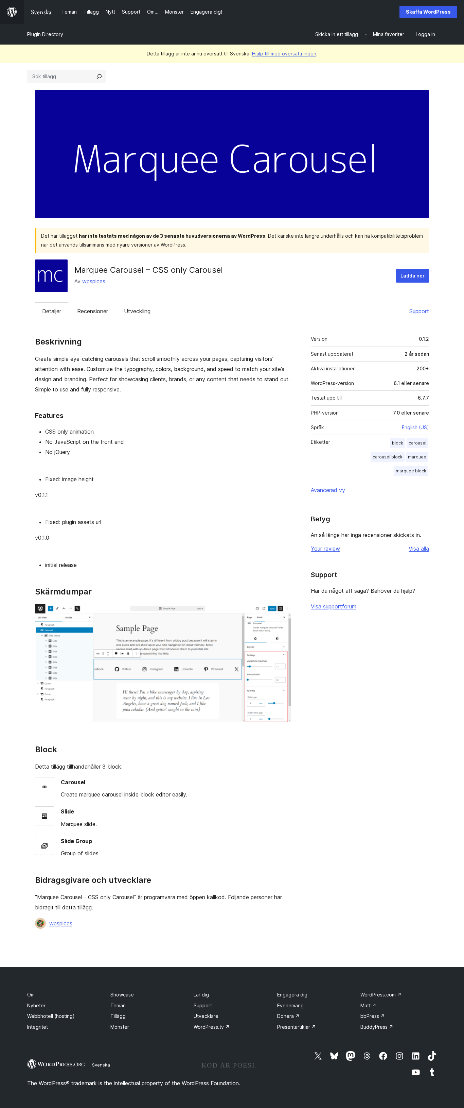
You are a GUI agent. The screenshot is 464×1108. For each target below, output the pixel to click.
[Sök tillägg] (99, 76)
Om (31, 994)
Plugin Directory (45, 34)
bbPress (372, 1016)
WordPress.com (380, 994)
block (397, 443)
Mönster (119, 1027)
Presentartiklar (296, 1027)
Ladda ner (412, 276)
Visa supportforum (333, 606)
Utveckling (137, 311)
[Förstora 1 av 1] (282, 612)
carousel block (388, 456)
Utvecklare (206, 1016)
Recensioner (92, 311)
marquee (417, 456)
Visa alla (419, 548)
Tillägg (118, 1016)
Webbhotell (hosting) (51, 1016)
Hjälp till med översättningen (284, 53)
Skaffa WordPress (428, 12)
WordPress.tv (212, 1027)
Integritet (37, 1027)
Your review (325, 548)
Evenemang (290, 1005)
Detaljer (51, 311)
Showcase (122, 994)
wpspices (93, 281)
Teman (118, 1005)
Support (419, 311)
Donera (288, 1016)
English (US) (415, 427)
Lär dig (201, 994)
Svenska (101, 1065)
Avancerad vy (328, 490)
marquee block (411, 470)
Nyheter (36, 1005)
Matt (368, 1005)
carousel (417, 443)
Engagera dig (292, 994)
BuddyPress (376, 1027)
